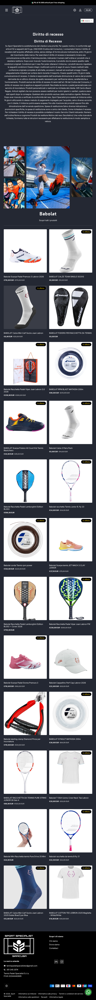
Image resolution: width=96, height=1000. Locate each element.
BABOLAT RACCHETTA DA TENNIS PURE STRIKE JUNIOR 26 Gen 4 (25, 799)
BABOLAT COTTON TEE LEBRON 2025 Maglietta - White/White (70, 914)
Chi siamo (53, 941)
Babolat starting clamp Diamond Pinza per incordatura (22, 740)
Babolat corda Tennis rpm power (18, 565)
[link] (14, 161)
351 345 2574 (12, 969)
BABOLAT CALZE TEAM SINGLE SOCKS (66, 276)
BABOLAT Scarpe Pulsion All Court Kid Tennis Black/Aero (23, 449)
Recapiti (44, 997)
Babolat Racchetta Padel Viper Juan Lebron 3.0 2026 (24, 390)
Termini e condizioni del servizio (71, 994)
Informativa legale (56, 997)
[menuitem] (70, 941)
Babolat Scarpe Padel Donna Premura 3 (21, 683)
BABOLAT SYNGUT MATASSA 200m (65, 739)
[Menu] (6, 10)
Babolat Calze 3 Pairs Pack (61, 448)
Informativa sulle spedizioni (28, 997)
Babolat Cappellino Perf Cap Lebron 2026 (67, 683)
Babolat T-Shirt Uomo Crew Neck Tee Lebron (69, 798)
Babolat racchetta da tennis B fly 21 (64, 856)
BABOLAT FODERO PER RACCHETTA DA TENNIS (70, 333)
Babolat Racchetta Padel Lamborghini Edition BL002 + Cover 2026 (23, 625)
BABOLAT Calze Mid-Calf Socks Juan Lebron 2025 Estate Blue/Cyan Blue (23, 914)
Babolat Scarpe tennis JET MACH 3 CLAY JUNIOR (67, 566)
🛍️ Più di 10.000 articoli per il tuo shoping (48, 3)
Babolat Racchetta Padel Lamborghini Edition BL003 (23, 508)
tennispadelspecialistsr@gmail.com (22, 966)
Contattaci (53, 948)
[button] (75, 10)
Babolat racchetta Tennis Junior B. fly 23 (66, 507)
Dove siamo (54, 944)
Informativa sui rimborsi (27, 994)
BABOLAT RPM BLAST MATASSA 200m (66, 389)
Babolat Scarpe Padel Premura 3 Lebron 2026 (24, 276)
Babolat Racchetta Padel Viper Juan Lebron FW (69, 624)
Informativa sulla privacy (47, 994)
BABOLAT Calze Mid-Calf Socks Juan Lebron (23, 333)
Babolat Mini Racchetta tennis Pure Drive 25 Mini (25, 856)
